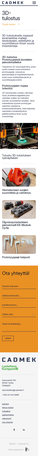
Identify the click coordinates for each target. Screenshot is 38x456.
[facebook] (14, 430)
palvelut (5, 404)
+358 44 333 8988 (10, 395)
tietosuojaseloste (15, 450)
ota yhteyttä (7, 422)
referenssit (6, 418)
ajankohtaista (8, 415)
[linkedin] (24, 430)
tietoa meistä (7, 408)
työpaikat (6, 411)
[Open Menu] (34, 2)
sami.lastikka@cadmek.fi (13, 390)
